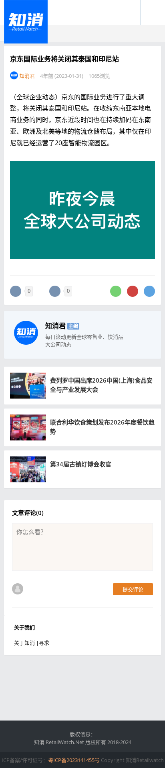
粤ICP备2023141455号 (74, 760)
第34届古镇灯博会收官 (80, 464)
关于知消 (24, 642)
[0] (15, 291)
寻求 (44, 642)
